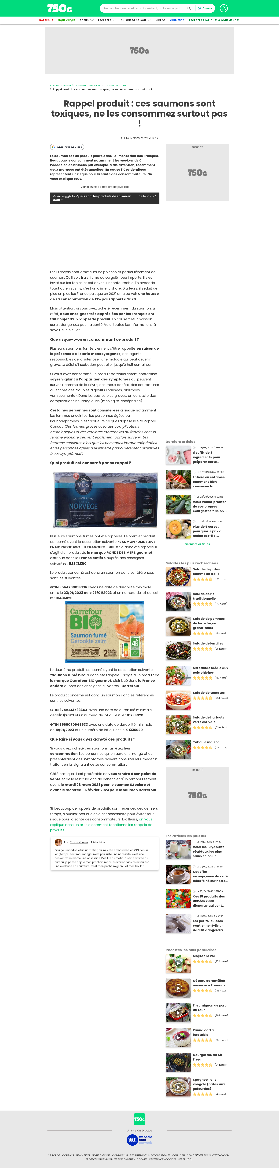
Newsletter (83, 1155)
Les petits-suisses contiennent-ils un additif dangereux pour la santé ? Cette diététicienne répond (210, 925)
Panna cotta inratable (203, 1032)
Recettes (104, 20)
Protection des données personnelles (110, 1159)
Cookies (142, 1159)
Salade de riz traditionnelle (204, 596)
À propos (54, 1155)
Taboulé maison (206, 742)
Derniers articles (197, 544)
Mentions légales (159, 1155)
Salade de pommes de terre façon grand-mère (209, 623)
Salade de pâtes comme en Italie (206, 571)
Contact (68, 1155)
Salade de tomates (209, 693)
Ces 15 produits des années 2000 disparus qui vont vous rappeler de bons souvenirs (209, 901)
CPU (182, 1155)
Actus (84, 20)
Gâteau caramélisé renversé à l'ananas (209, 983)
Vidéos (161, 20)
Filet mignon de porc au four (210, 1007)
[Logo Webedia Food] (139, 1140)
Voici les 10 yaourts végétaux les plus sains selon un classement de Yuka (210, 851)
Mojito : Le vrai (204, 956)
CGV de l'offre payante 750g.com (208, 1155)
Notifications (101, 1155)
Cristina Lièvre (79, 842)
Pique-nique (66, 20)
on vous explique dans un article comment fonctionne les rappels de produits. (101, 824)
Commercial (120, 1155)
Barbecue (46, 20)
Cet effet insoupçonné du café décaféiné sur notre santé (210, 876)
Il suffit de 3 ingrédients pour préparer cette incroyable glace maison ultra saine (208, 457)
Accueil (54, 85)
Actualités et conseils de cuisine (81, 85)
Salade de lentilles (208, 643)
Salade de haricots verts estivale (209, 719)
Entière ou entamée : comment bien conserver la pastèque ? (209, 482)
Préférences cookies (162, 1159)
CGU (175, 1155)
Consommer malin (115, 85)
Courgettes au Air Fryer (207, 1057)
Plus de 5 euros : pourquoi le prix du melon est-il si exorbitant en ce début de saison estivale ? (208, 531)
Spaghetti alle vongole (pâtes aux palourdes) (209, 1084)
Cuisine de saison (133, 20)
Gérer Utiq (185, 1159)
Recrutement (138, 1155)
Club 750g (177, 20)
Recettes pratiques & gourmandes (214, 20)
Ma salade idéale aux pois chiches (210, 670)
